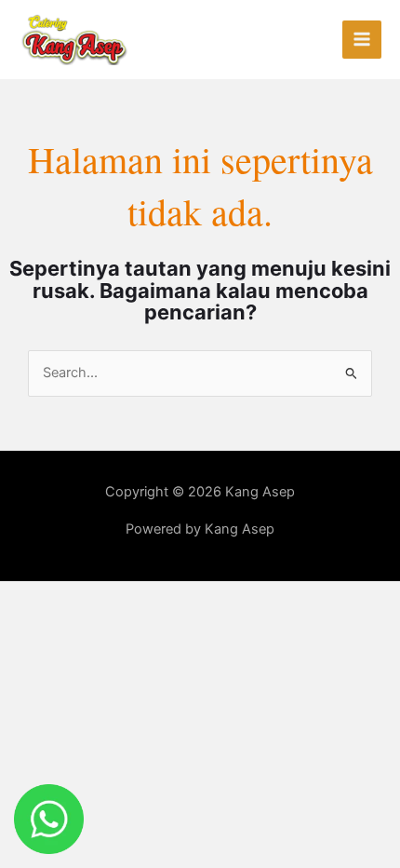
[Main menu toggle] (361, 40)
